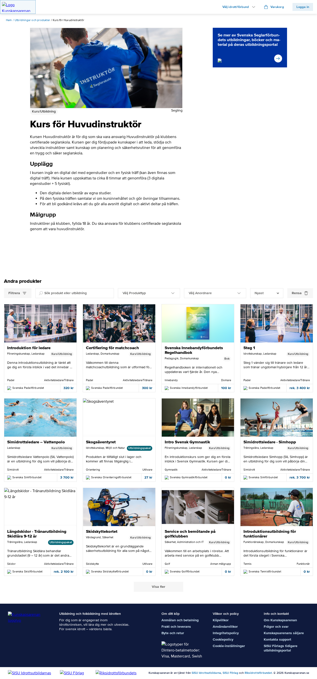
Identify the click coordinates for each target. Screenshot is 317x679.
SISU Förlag (230, 673)
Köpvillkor (221, 620)
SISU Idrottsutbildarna (206, 673)
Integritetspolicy (226, 633)
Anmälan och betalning (180, 620)
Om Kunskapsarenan (280, 620)
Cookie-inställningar (229, 646)
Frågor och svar (276, 626)
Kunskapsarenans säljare (284, 633)
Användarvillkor (225, 626)
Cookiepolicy (223, 639)
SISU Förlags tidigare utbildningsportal (280, 648)
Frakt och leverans (176, 626)
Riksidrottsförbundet (258, 673)
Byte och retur (172, 633)
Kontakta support (277, 639)
